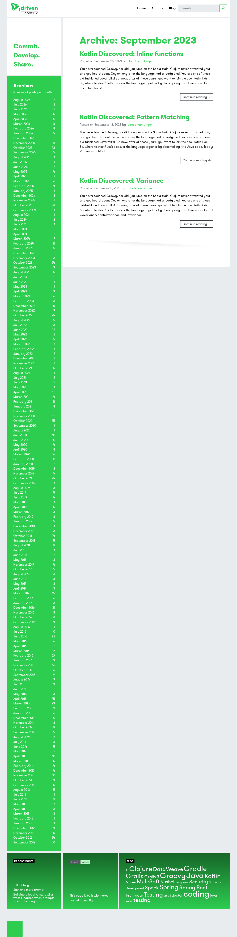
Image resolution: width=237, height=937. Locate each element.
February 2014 (23, 766)
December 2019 (24, 469)
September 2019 (24, 483)
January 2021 (22, 406)
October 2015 (22, 670)
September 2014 (24, 732)
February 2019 (23, 517)
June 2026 (20, 109)
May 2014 (20, 751)
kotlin (129, 901)
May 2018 (20, 560)
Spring (168, 887)
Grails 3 (151, 877)
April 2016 (20, 646)
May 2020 (20, 445)
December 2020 (24, 411)
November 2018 (23, 531)
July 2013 (19, 794)
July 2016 (19, 631)
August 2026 (21, 100)
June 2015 (20, 689)
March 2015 (21, 703)
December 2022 (24, 306)
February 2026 (23, 128)
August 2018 (21, 545)
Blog (172, 8)
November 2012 (23, 833)
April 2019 (20, 507)
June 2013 (20, 799)
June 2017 (20, 579)
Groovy (172, 876)
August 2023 (21, 272)
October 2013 (22, 780)
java (213, 895)
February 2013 (23, 818)
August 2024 (21, 215)
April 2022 (20, 339)
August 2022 (21, 320)
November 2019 (23, 473)
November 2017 (23, 564)
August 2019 (21, 488)
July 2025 (20, 162)
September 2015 (24, 675)
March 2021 (21, 397)
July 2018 (19, 550)
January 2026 (23, 133)
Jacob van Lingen (140, 61)
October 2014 (22, 727)
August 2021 (21, 373)
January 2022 (23, 354)
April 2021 (19, 392)
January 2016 (22, 660)
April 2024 (20, 234)
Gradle (195, 868)
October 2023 (22, 262)
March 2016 (21, 651)
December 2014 (24, 718)
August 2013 (21, 790)
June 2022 (20, 330)
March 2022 (21, 344)
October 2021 (22, 368)
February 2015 (23, 708)
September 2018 (24, 541)
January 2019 (22, 521)
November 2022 (24, 310)
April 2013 (20, 809)
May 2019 (20, 502)
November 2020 (24, 416)
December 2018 (24, 526)
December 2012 (24, 828)
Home (141, 8)
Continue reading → (197, 97)
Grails (134, 876)
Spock (152, 887)
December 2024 (24, 196)
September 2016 (24, 622)
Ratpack (182, 882)
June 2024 (20, 224)
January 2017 (22, 603)
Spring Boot (193, 887)
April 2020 (20, 449)
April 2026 (20, 119)
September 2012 (24, 842)
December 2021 (24, 358)
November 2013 (23, 775)
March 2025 (21, 181)
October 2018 (22, 536)
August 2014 (21, 737)
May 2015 (20, 694)
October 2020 (22, 421)
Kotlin (213, 876)
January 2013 (22, 823)
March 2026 (21, 124)
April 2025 (20, 176)
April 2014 (20, 756)
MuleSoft (148, 881)
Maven (131, 882)
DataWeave (168, 869)
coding (196, 894)
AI (127, 870)
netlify (88, 900)
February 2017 (23, 598)
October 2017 (22, 569)
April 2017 (19, 588)
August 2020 (21, 430)
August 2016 (21, 627)
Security (198, 882)
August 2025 (22, 157)
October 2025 (23, 148)
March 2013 (21, 814)
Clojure (140, 868)
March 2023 (21, 296)
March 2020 (21, 454)
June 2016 (20, 636)
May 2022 (20, 334)
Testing (153, 895)
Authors (157, 8)
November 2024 (24, 200)
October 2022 (22, 315)
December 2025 (24, 138)
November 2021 (23, 363)
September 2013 (24, 785)
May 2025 (20, 172)
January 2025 (23, 191)
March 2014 (21, 761)
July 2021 (19, 378)
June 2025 (20, 167)
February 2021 (23, 402)
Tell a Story (21, 885)
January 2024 (23, 248)
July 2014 (19, 742)
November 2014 (23, 723)
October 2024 (22, 205)
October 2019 (22, 478)
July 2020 (20, 435)
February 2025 (23, 186)
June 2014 (20, 747)
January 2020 (23, 464)
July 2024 (20, 219)
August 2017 (21, 574)
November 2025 (24, 143)
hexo (103, 895)
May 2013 (20, 804)
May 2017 (19, 584)
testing (142, 900)
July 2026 (20, 104)
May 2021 (19, 387)
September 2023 (24, 267)
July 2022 (20, 325)
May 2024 (20, 229)
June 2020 (20, 440)
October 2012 (22, 837)
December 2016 (24, 608)
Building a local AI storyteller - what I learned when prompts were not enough (34, 897)
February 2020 (23, 459)
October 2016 (22, 617)
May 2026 (20, 114)
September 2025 (24, 152)
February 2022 (23, 349)
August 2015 (21, 679)
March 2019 (21, 512)
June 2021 (20, 382)
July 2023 (20, 277)
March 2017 (21, 593)
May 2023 (20, 286)
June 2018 (20, 555)
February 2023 (23, 301)
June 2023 (20, 282)
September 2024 (24, 210)
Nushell (168, 882)
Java (195, 875)
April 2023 (20, 291)
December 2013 (24, 770)
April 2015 (20, 699)
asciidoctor (173, 895)
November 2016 (23, 612)
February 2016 (23, 655)
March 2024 (21, 239)
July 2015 (19, 684)
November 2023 (24, 258)
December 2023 (24, 253)
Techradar (134, 895)
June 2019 (20, 497)
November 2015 (24, 665)
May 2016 (20, 641)
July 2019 (19, 492)
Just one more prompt (28, 890)
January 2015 (22, 713)
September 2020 (24, 425)
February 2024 (23, 243)
